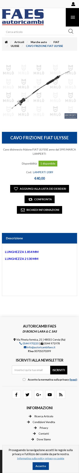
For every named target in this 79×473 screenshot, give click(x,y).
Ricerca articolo (43, 416)
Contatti (44, 433)
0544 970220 (30, 343)
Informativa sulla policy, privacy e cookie (40, 458)
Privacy (44, 427)
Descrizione (14, 238)
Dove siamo (44, 439)
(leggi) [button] (73, 379)
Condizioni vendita (44, 422)
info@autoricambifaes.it (40, 347)
